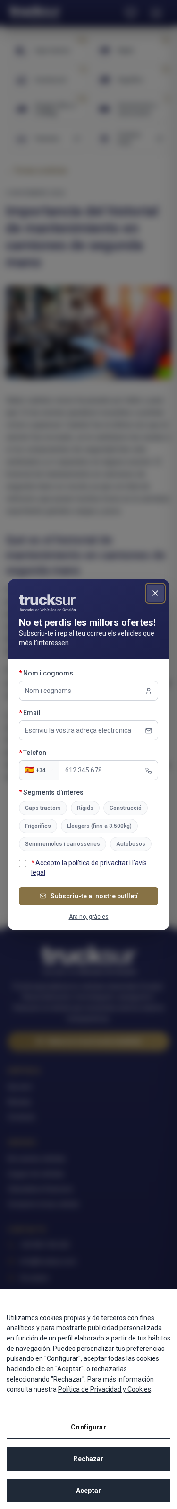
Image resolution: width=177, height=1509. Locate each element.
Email (49, 713)
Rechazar (88, 1459)
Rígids (85, 808)
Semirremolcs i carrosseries (62, 844)
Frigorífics (38, 826)
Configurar (88, 1427)
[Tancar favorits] (155, 593)
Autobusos (130, 844)
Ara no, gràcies (89, 917)
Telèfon (52, 752)
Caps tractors (43, 808)
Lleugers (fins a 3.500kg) (99, 826)
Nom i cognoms (65, 673)
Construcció (126, 808)
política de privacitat (98, 863)
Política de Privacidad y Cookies (104, 1389)
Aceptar (88, 1490)
